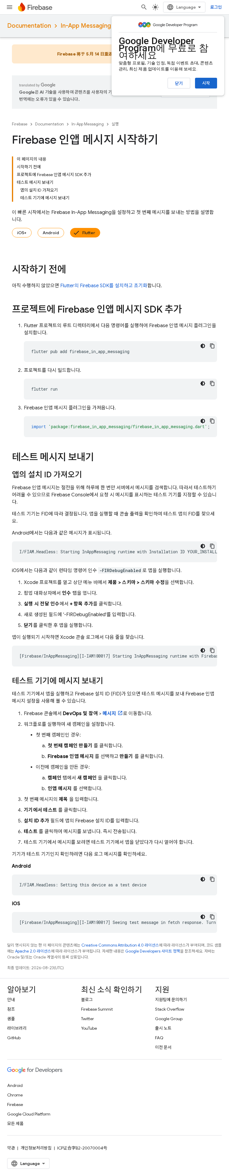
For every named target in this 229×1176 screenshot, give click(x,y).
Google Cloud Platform (28, 1114)
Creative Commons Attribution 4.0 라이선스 (120, 945)
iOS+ (22, 232)
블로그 (87, 999)
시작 (206, 83)
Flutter (88, 232)
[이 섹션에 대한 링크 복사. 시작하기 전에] (72, 270)
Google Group (168, 1018)
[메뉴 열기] (10, 7)
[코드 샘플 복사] (212, 346)
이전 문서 (163, 1047)
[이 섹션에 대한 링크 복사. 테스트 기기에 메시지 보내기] (109, 681)
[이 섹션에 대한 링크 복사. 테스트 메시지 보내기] (100, 458)
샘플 (11, 1018)
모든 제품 (15, 1123)
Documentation (29, 25)
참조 (11, 1009)
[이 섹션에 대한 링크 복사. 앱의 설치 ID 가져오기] (88, 475)
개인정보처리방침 (36, 1148)
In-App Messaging (86, 25)
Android (51, 232)
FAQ (159, 1037)
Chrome (15, 1095)
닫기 (179, 83)
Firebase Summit (97, 1009)
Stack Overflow (169, 1009)
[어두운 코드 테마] (203, 346)
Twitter (87, 1018)
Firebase (19, 124)
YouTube (89, 1028)
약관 (11, 1148)
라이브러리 (17, 1028)
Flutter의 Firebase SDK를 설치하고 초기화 (103, 286)
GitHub (14, 1037)
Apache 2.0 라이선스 (33, 951)
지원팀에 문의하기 (171, 999)
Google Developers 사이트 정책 (152, 951)
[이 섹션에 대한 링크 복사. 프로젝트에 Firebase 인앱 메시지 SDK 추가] (188, 310)
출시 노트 (163, 1028)
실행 (115, 124)
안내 (11, 999)
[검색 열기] (144, 7)
